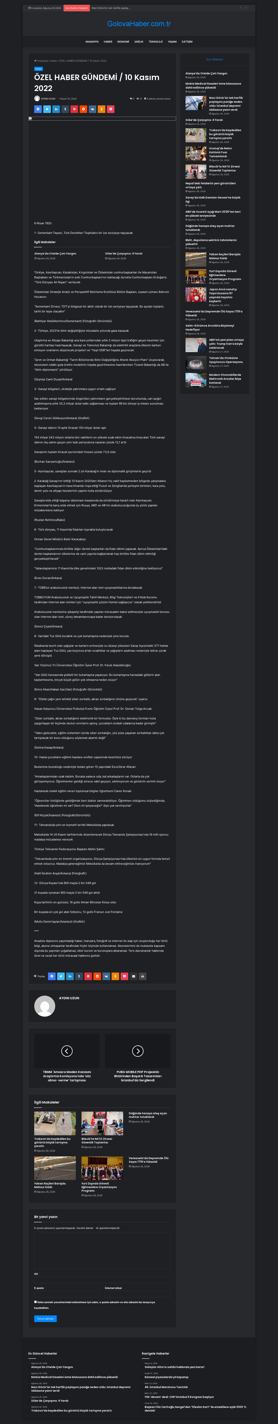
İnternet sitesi (113, 1287)
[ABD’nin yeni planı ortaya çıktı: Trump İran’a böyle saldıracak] (196, 345)
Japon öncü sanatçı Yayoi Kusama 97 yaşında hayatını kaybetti (223, 295)
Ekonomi (123, 41)
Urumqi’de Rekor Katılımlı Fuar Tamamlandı (220, 152)
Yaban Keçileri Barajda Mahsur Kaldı (50, 1185)
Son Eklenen (214, 59)
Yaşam (172, 41)
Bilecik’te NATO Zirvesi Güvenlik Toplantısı (97, 1140)
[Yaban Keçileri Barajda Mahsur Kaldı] (55, 1168)
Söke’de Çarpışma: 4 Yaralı (123, 253)
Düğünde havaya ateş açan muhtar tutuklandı (148, 1115)
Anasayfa (92, 41)
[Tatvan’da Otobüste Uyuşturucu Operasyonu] (196, 363)
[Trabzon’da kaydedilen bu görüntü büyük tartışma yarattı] (55, 1123)
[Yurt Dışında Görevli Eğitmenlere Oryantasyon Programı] (102, 1168)
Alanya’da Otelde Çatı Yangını (55, 253)
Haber (108, 41)
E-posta (40, 1287)
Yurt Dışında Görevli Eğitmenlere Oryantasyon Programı (99, 1187)
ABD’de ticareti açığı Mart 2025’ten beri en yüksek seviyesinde (213, 214)
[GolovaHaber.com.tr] (139, 23)
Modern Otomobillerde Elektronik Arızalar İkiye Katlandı (225, 379)
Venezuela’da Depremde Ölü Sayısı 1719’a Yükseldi (149, 1160)
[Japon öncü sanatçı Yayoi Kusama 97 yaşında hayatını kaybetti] (196, 294)
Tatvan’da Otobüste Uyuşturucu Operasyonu (226, 360)
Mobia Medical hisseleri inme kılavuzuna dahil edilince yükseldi (213, 85)
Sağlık (138, 41)
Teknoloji (156, 41)
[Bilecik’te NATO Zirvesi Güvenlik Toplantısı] (102, 1123)
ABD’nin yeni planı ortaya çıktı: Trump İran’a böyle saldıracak (226, 344)
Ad (37, 1273)
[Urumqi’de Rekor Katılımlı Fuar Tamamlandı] (196, 153)
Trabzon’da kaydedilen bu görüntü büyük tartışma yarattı (52, 1142)
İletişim (187, 41)
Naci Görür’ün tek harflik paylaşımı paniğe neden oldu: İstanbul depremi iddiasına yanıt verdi (146, 7)
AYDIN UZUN (48, 98)
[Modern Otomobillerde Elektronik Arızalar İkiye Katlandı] (196, 380)
